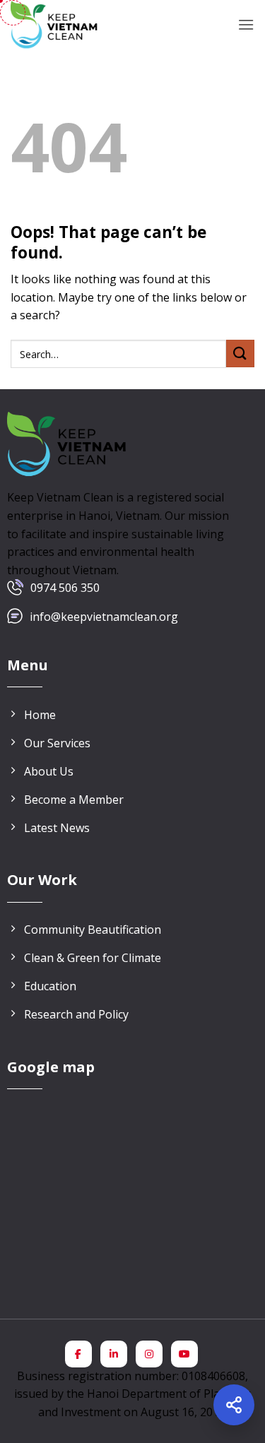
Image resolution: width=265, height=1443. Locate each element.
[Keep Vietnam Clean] (55, 24)
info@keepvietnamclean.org (104, 616)
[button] (245, 24)
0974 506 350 (65, 587)
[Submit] (240, 353)
